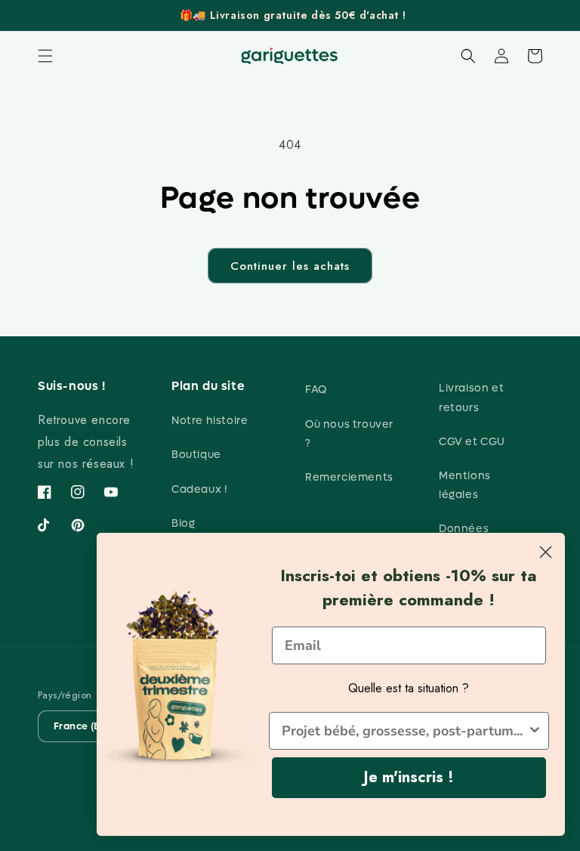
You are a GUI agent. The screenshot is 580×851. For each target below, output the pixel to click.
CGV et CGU (472, 442)
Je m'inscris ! (409, 777)
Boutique (196, 454)
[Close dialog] (545, 552)
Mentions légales (465, 485)
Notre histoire (209, 420)
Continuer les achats (290, 266)
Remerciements (349, 477)
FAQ (316, 389)
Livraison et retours (471, 397)
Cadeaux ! (199, 489)
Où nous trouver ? (349, 433)
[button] (45, 56)
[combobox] (404, 731)
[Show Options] (534, 731)
